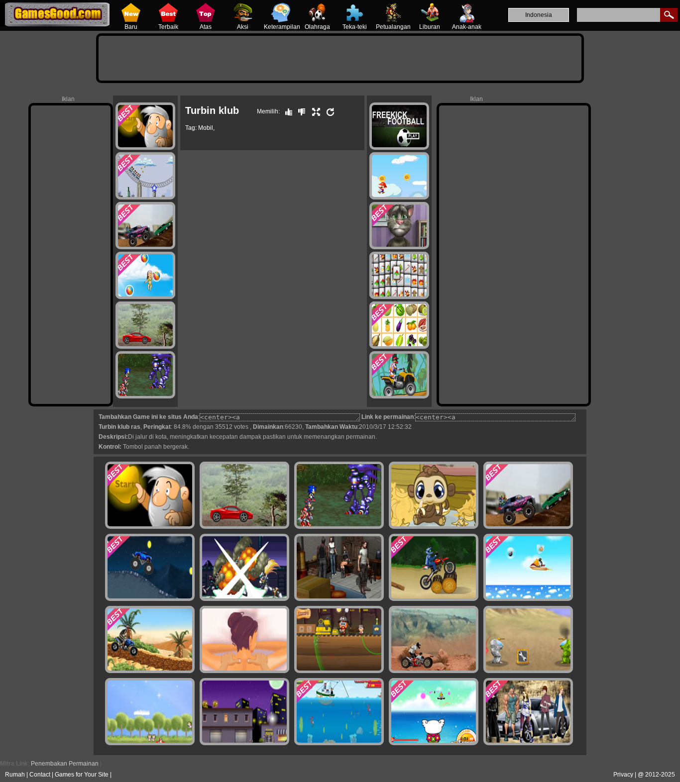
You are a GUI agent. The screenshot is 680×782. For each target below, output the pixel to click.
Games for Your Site (82, 774)
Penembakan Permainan (65, 763)
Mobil (205, 127)
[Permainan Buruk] (299, 111)
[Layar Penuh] (313, 111)
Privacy (623, 774)
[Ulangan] (328, 111)
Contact (39, 774)
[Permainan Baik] (286, 111)
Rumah (15, 774)
